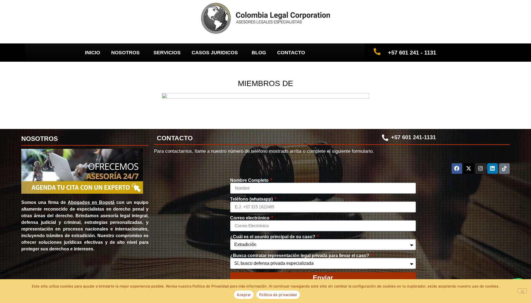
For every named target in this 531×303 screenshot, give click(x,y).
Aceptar (244, 294)
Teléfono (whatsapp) (252, 199)
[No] (522, 290)
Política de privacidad (278, 294)
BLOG (259, 52)
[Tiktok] (504, 168)
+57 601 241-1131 (413, 137)
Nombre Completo (250, 180)
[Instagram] (480, 168)
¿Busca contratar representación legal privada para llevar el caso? (300, 255)
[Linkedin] (492, 168)
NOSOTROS (125, 52)
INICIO (92, 52)
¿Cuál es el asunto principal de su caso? (273, 237)
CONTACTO (291, 52)
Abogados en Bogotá (91, 202)
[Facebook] (457, 168)
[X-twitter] (469, 168)
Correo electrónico (250, 218)
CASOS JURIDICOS (215, 52)
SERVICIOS (167, 52)
